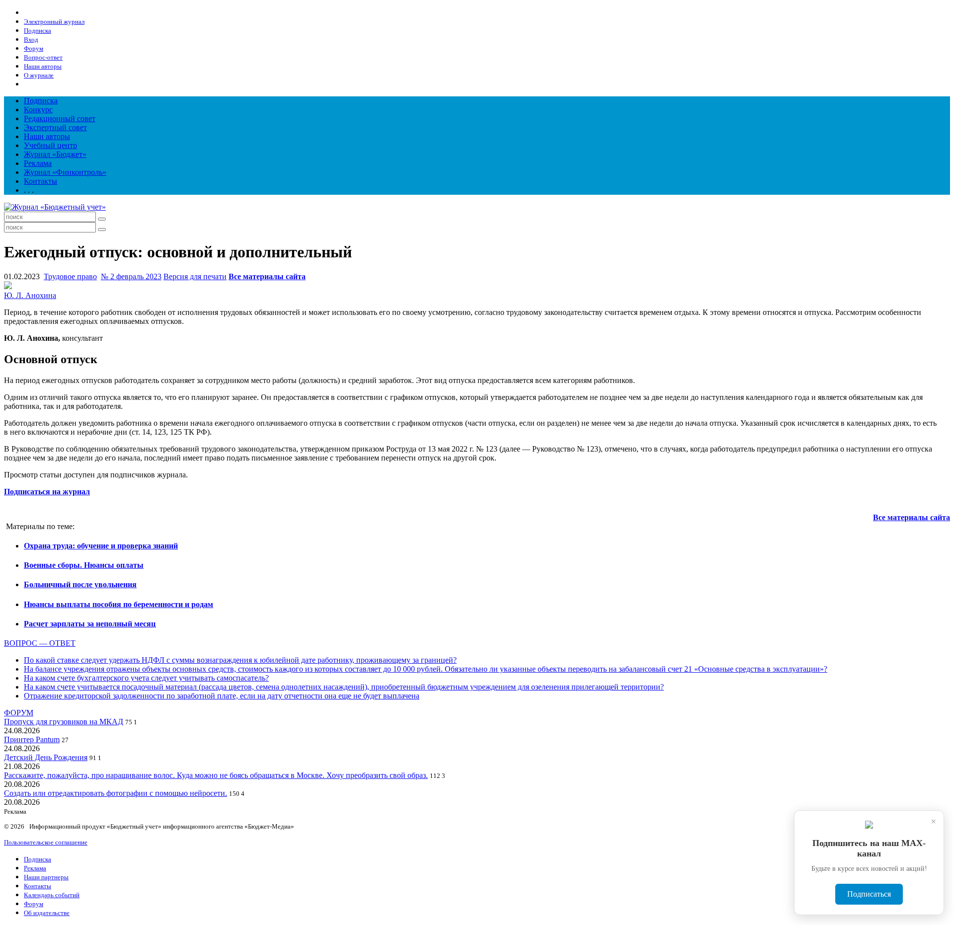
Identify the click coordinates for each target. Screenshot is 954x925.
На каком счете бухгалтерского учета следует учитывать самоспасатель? (146, 678)
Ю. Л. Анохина (30, 295)
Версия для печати (195, 276)
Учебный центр (50, 145)
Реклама (38, 163)
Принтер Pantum (32, 739)
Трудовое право (70, 276)
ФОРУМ (18, 712)
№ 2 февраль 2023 (131, 276)
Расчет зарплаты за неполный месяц (90, 623)
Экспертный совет (55, 127)
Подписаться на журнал (47, 491)
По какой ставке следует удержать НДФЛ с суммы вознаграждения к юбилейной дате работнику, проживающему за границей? (240, 660)
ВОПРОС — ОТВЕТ (40, 643)
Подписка (41, 100)
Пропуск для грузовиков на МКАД (63, 721)
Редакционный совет (59, 118)
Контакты (40, 181)
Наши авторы (47, 136)
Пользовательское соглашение (45, 842)
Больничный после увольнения (80, 584)
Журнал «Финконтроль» (65, 172)
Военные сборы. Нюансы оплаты (84, 565)
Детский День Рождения (45, 757)
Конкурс (38, 109)
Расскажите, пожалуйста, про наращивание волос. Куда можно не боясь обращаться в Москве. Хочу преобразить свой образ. (216, 775)
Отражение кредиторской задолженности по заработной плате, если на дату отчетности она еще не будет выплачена (221, 696)
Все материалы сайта (267, 276)
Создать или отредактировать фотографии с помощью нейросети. (115, 793)
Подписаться (869, 894)
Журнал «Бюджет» (55, 154)
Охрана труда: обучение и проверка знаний (101, 545)
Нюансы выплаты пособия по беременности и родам (118, 604)
